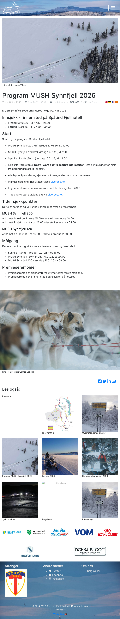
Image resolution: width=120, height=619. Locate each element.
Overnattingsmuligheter (93, 433)
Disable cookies (60, 610)
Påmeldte (6, 396)
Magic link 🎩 (60, 614)
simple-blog (82, 606)
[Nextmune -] (30, 551)
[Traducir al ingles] (116, 102)
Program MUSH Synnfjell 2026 (17, 476)
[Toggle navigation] (112, 8)
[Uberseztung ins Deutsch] (109, 102)
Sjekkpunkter (8, 519)
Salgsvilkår (93, 570)
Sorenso (51, 606)
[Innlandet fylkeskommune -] (36, 532)
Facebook (58, 574)
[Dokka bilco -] (90, 551)
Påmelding (87, 519)
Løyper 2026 (48, 476)
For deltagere (59, 102)
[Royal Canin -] (108, 532)
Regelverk (47, 519)
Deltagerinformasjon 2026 (95, 476)
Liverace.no (58, 181)
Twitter (56, 570)
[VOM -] (84, 532)
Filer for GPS (48, 433)
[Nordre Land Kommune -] (12, 532)
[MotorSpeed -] (60, 532)
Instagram (57, 578)
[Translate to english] (106, 102)
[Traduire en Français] (113, 102)
